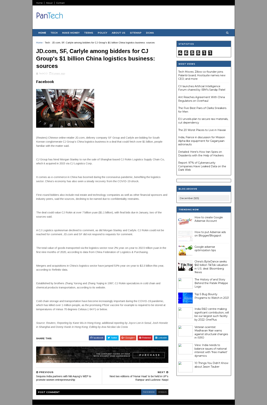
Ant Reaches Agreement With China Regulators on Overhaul (201, 99)
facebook (149, 392)
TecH (54, 32)
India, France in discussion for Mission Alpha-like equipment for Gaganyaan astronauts (201, 141)
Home (39, 2)
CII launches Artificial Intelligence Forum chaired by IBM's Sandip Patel (201, 88)
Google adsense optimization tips (205, 248)
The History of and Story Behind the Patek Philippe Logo (211, 283)
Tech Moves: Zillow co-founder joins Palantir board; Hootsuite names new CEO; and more (201, 75)
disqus (162, 392)
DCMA (150, 32)
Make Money (71, 32)
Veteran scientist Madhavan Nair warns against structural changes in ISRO (211, 332)
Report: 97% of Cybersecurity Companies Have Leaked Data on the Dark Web (202, 166)
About (49, 2)
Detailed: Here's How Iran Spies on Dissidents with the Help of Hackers (201, 153)
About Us (118, 32)
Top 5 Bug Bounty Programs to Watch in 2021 (212, 296)
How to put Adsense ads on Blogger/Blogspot (210, 233)
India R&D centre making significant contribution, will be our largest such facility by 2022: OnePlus (212, 314)
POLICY (102, 32)
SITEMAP (135, 32)
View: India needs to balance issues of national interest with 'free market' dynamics (211, 350)
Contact (60, 2)
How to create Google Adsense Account (209, 219)
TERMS (88, 32)
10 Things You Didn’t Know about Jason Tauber (211, 364)
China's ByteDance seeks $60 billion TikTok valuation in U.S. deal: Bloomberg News (211, 267)
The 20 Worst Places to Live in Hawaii (202, 130)
